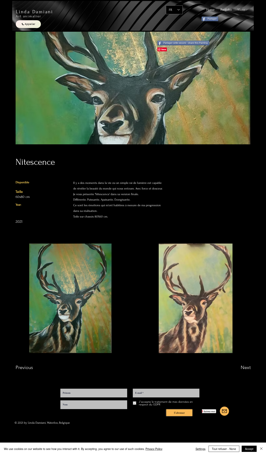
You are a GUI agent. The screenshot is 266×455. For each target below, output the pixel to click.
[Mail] (224, 411)
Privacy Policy (153, 449)
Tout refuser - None (224, 449)
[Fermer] (261, 449)
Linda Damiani (34, 11)
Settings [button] (200, 449)
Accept (249, 449)
